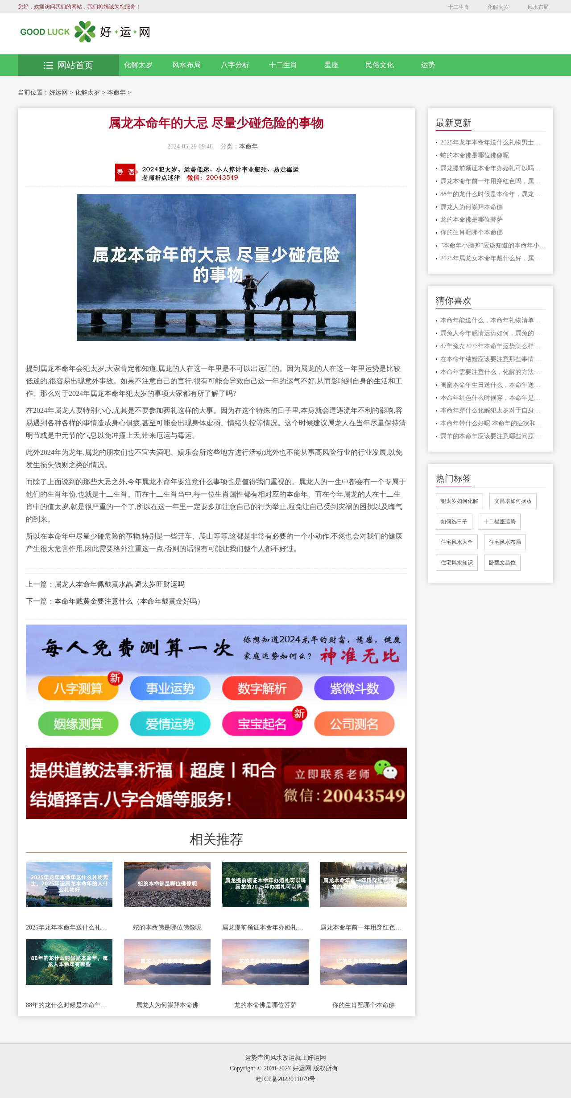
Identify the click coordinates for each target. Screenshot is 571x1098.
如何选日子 (454, 521)
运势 (428, 65)
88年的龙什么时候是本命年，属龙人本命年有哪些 (69, 1005)
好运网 (58, 92)
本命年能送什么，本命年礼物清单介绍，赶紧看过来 (493, 320)
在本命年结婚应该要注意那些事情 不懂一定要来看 (493, 359)
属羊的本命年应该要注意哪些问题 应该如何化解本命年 (493, 436)
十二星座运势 (500, 521)
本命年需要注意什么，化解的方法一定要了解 (493, 372)
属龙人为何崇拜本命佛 (167, 1005)
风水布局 (538, 7)
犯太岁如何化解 (459, 501)
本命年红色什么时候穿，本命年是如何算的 (493, 398)
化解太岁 (498, 7)
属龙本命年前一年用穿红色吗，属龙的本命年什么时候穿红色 (363, 927)
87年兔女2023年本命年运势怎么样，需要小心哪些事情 (493, 346)
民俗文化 (379, 65)
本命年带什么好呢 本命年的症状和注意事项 (493, 423)
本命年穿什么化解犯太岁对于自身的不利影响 (493, 410)
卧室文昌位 (502, 562)
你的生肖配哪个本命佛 (363, 1005)
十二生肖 (458, 7)
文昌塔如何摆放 (513, 501)
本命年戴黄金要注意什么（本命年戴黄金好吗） (129, 601)
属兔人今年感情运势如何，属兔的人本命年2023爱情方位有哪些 (493, 333)
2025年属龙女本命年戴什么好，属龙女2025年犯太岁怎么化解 (493, 258)
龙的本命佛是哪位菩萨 (265, 1005)
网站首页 (75, 65)
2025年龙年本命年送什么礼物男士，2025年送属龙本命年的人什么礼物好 (69, 927)
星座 (331, 65)
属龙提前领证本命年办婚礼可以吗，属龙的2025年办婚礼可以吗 (265, 927)
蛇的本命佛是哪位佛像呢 (167, 927)
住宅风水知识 (457, 562)
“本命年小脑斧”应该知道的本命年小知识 (493, 245)
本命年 (116, 92)
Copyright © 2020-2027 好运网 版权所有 (284, 1068)
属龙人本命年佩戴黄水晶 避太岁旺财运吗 (119, 584)
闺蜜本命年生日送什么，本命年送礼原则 (493, 385)
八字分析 (235, 65)
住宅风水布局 (505, 542)
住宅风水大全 (457, 542)
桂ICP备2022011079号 (285, 1079)
